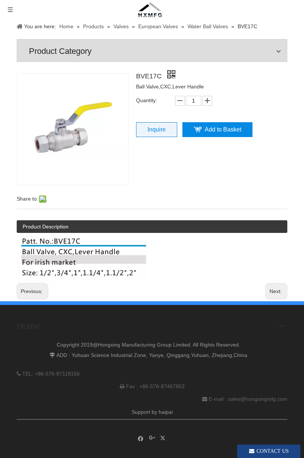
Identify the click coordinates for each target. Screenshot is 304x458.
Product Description (46, 227)
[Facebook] (140, 438)
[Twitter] (163, 438)
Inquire (157, 129)
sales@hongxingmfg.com (257, 399)
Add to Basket (223, 129)
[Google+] (152, 438)
